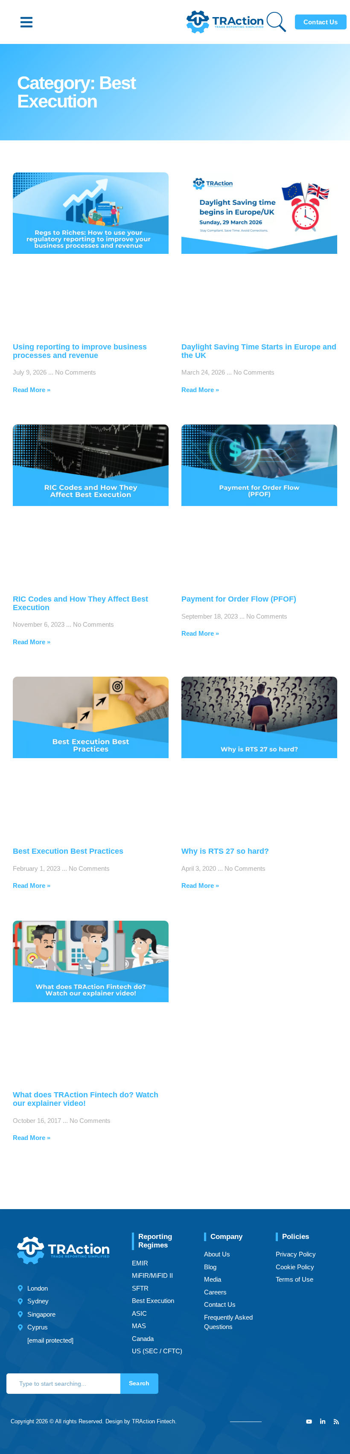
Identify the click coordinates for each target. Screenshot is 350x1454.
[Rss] (336, 1422)
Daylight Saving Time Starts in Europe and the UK (258, 351)
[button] (26, 22)
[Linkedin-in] (323, 1422)
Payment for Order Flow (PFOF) (238, 599)
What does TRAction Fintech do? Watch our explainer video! (85, 1099)
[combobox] (63, 1383)
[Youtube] (309, 1422)
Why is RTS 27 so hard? (225, 851)
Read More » (31, 389)
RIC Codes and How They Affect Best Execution (80, 603)
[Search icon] (276, 22)
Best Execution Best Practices (68, 851)
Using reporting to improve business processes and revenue (80, 351)
